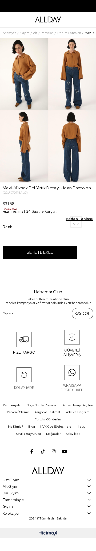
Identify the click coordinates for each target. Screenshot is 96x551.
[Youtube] (64, 451)
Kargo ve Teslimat (47, 412)
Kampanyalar (12, 405)
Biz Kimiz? (15, 426)
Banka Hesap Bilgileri (77, 405)
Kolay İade (73, 434)
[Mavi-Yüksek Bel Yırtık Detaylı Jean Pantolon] (81, 223)
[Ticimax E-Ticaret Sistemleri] (48, 533)
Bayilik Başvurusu (28, 434)
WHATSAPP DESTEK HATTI (72, 387)
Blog (31, 426)
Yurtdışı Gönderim (48, 419)
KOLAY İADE (24, 387)
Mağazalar (53, 434)
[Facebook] (32, 451)
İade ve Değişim (77, 412)
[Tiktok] (42, 451)
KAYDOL (82, 313)
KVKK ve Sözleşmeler (56, 426)
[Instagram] (53, 451)
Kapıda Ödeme (18, 412)
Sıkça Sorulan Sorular (41, 405)
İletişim (83, 426)
